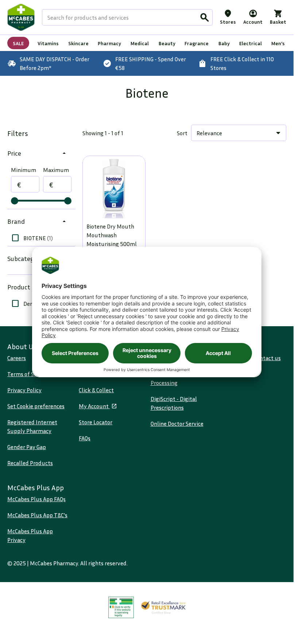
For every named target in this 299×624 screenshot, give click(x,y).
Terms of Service (28, 374)
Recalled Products (30, 463)
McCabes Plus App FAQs (36, 499)
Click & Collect (96, 390)
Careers (16, 358)
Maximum (56, 169)
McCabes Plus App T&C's (37, 515)
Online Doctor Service (177, 423)
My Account (94, 406)
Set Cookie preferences (36, 406)
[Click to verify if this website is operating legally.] (121, 607)
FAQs (84, 438)
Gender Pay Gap (26, 447)
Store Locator (95, 422)
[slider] (14, 200)
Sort (182, 133)
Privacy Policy (24, 390)
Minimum (23, 169)
